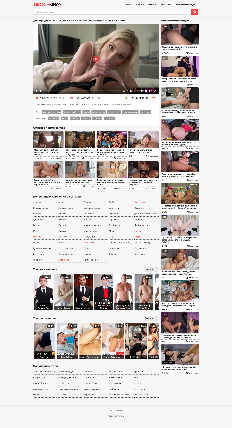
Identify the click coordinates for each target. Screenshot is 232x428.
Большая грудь (40, 207)
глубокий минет (41, 383)
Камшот (37, 225)
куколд (137, 383)
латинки (88, 371)
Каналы (140, 4)
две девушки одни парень (45, 371)
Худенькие (109, 118)
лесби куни (114, 389)
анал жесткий (90, 383)
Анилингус (89, 202)
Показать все (151, 269)
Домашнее (38, 219)
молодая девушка (67, 377)
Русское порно (65, 248)
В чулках (62, 213)
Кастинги (62, 225)
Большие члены (92, 207)
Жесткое (62, 219)
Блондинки (54, 118)
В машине (139, 207)
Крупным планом (92, 225)
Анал (60, 202)
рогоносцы (89, 377)
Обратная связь (116, 415)
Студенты (113, 254)
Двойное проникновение (146, 213)
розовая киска (116, 371)
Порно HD (97, 118)
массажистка (115, 383)
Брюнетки (114, 207)
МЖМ (112, 231)
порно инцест (98, 112)
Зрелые (87, 219)
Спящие (87, 254)
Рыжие (87, 248)
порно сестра (114, 112)
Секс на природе (66, 254)
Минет (64, 118)
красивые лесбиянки (68, 389)
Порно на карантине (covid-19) (121, 242)
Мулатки (62, 236)
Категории (167, 4)
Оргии (36, 242)
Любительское (141, 225)
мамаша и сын (141, 394)
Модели (152, 4)
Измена (138, 219)
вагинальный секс (72, 112)
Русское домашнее (42, 248)
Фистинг (37, 259)
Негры (112, 236)
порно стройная (130, 112)
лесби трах (63, 383)
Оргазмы (86, 118)
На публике (89, 236)
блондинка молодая (52, 112)
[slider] (80, 91)
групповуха (140, 371)
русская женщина (92, 389)
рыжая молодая (66, 371)
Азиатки (37, 202)
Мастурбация (90, 231)
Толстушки (139, 254)
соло (136, 377)
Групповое (114, 213)
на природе (39, 377)
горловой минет (41, 389)
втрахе (86, 112)
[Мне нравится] (127, 97)
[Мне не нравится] (154, 97)
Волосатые (89, 213)
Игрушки (113, 219)
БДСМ (112, 202)
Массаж (62, 231)
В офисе (37, 213)
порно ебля (89, 394)
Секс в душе (39, 254)
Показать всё (151, 318)
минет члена (115, 377)
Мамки (36, 231)
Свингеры (114, 248)
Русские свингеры (143, 242)
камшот (62, 394)
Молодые (74, 118)
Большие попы (65, 207)
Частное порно (91, 259)
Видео (129, 4)
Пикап (61, 242)
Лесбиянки (114, 225)
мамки (36, 394)
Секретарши (140, 248)
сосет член (146, 112)
